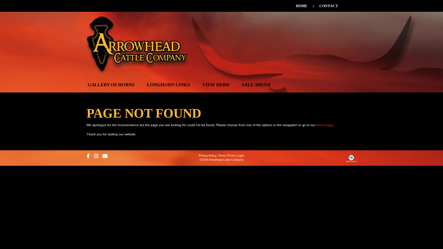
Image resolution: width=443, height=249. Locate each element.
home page (324, 125)
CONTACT (328, 6)
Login (240, 155)
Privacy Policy (207, 155)
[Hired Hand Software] (351, 159)
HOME (301, 6)
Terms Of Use (226, 155)
